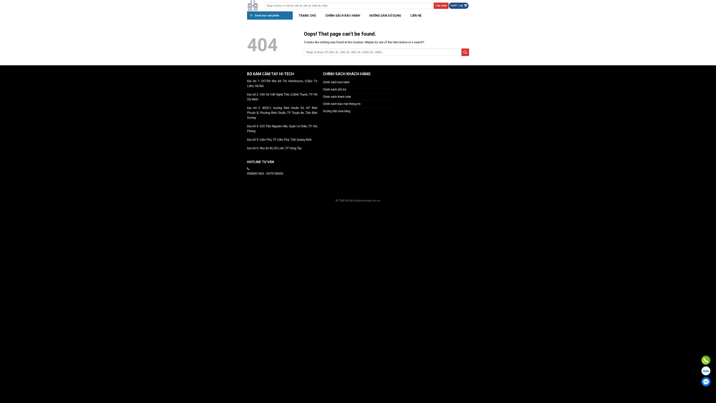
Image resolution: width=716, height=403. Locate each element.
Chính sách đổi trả (334, 89)
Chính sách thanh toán (337, 97)
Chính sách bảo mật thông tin (341, 104)
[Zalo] (705, 370)
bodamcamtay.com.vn (366, 200)
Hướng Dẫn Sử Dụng (385, 15)
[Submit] (465, 52)
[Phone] (705, 360)
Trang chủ (307, 15)
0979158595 (274, 173)
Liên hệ (415, 15)
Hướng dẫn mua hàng (336, 111)
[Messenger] (705, 381)
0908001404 (255, 173)
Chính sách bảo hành (342, 15)
